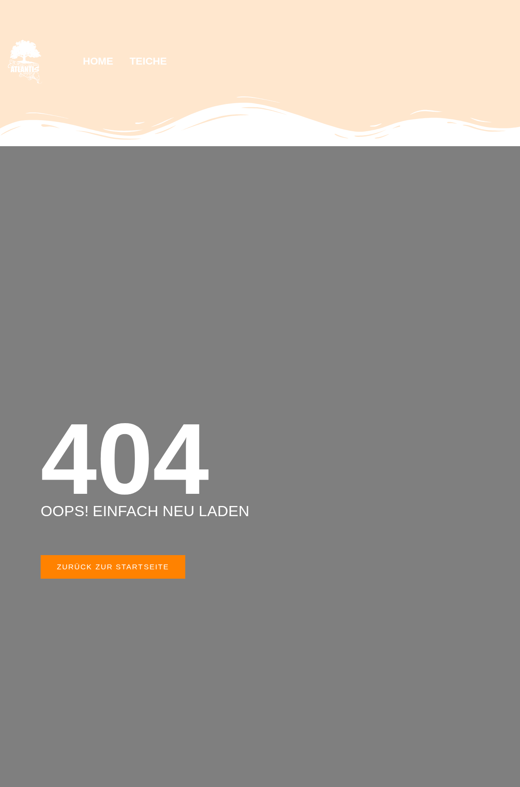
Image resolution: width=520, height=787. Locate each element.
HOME (98, 61)
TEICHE (148, 61)
